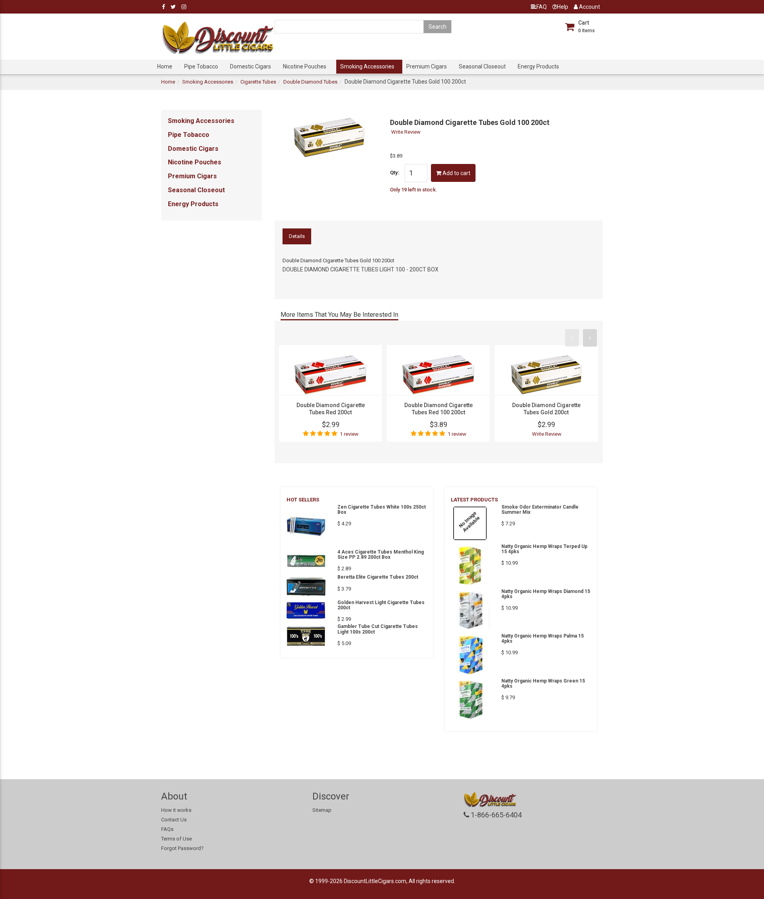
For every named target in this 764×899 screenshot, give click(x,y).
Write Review (406, 132)
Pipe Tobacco (201, 66)
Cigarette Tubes (258, 82)
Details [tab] (297, 236)
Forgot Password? (182, 848)
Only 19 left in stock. (413, 190)
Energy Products (538, 66)
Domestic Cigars (250, 66)
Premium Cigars (426, 66)
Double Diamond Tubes (310, 82)
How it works (176, 810)
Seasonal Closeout (482, 66)
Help (562, 7)
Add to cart (455, 173)
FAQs (167, 829)
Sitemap (321, 810)
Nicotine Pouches (304, 66)
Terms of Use (176, 839)
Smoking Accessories (367, 66)
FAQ (541, 7)
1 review (349, 434)
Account (589, 7)
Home (164, 66)
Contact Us (174, 820)
